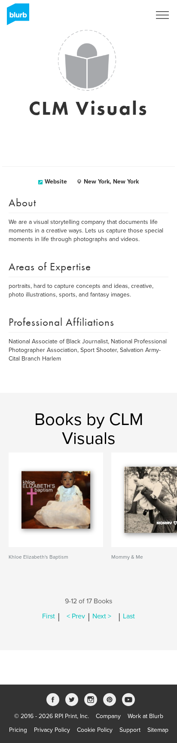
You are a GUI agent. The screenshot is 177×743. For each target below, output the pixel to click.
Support (129, 730)
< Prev (76, 616)
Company (108, 716)
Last (129, 616)
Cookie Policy (95, 730)
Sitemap (157, 730)
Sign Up (128, 15)
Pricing (18, 730)
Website (56, 181)
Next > (101, 616)
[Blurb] (15, 17)
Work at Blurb (145, 716)
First (48, 616)
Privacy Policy (52, 730)
